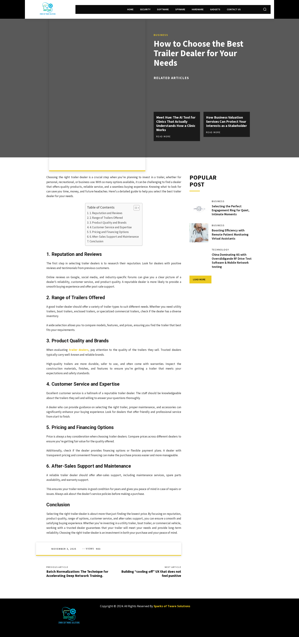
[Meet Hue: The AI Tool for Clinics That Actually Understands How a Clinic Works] (177, 98)
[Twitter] (226, 608)
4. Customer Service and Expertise (111, 227)
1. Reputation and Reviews (106, 213)
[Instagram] (218, 608)
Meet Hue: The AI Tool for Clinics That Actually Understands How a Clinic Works (176, 123)
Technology (220, 249)
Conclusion (96, 241)
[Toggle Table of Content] (135, 208)
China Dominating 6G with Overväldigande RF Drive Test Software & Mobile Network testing (232, 261)
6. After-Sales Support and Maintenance (114, 237)
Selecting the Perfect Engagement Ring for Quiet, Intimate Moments (230, 210)
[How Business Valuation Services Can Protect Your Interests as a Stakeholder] (226, 98)
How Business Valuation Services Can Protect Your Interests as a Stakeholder (226, 121)
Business (161, 34)
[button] (264, 9)
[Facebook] (210, 608)
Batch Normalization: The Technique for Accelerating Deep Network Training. (77, 573)
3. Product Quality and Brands (108, 222)
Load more (199, 279)
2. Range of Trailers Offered (106, 218)
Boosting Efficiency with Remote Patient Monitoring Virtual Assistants (230, 234)
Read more (163, 136)
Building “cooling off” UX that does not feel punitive (151, 573)
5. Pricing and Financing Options (109, 232)
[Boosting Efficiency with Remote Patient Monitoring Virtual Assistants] (199, 232)
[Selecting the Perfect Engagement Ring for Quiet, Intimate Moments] (199, 208)
